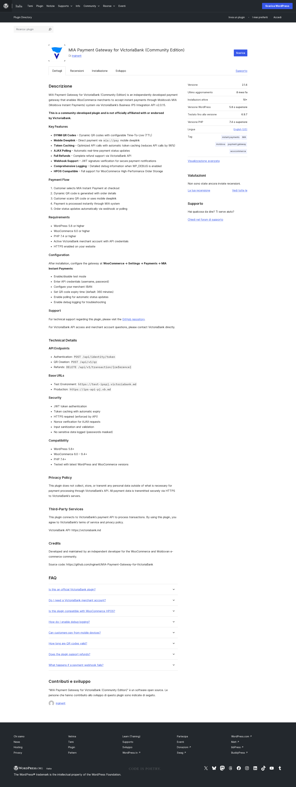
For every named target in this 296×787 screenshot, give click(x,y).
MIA (244, 137)
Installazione (100, 70)
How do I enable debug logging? (69, 622)
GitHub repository (133, 319)
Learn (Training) (131, 736)
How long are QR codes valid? (68, 643)
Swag (181, 752)
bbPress (237, 747)
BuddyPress (239, 752)
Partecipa (182, 736)
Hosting (18, 747)
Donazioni (184, 747)
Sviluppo (121, 70)
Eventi (180, 741)
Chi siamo (19, 736)
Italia (49, 768)
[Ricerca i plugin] (50, 29)
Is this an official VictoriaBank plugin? (72, 589)
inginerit (77, 55)
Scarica (240, 52)
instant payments (230, 137)
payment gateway (237, 144)
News (17, 741)
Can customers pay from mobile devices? (75, 632)
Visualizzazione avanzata (204, 161)
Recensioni (77, 70)
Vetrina (72, 736)
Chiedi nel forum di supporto (205, 219)
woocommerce (238, 151)
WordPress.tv (131, 752)
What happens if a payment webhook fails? (76, 665)
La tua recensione (199, 190)
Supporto (241, 70)
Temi (71, 741)
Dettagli (57, 70)
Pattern (72, 752)
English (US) (240, 129)
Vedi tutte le (239, 190)
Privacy (18, 752)
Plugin (71, 747)
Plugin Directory (23, 17)
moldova (220, 144)
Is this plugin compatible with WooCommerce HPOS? (82, 611)
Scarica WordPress (277, 5)
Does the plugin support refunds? (69, 654)
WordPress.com (241, 736)
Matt (235, 741)
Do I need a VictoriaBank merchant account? (77, 600)
